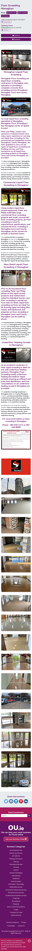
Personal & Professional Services (16, 890)
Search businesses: (16, 812)
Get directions (7, 22)
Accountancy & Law (16, 850)
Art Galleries (16, 856)
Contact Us (21, 926)
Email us (17, 35)
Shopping (16, 904)
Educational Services (16, 864)
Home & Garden (16, 881)
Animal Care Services (16, 853)
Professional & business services (16, 895)
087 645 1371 (12, 12)
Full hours (6, 30)
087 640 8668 (23, 12)
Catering (16, 862)
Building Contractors (16, 859)
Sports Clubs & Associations (16, 907)
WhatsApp (6, 16)
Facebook (17, 39)
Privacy (24, 922)
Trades (16, 910)
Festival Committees (16, 873)
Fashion (16, 870)
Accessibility (11, 926)
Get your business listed (15, 839)
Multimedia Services (16, 887)
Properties (16, 898)
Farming (16, 867)
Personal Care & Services (16, 893)
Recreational (16, 901)
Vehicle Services (16, 915)
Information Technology (16, 884)
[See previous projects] (16, 106)
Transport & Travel (16, 912)
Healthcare (16, 878)
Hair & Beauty (16, 876)
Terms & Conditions (12, 922)
